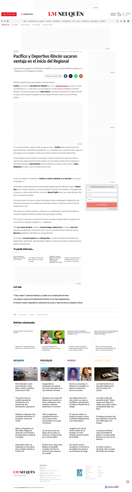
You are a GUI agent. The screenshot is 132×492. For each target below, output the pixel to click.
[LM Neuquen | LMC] (26, 14)
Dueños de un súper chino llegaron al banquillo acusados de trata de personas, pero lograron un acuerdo (52, 448)
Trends (86, 474)
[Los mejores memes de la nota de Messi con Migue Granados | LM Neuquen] (20, 259)
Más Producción (66, 21)
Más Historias (36, 24)
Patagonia (87, 470)
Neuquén (41, 21)
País (73, 21)
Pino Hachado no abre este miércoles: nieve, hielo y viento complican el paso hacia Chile (24, 387)
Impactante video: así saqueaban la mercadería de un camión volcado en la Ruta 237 (25, 447)
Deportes (102, 21)
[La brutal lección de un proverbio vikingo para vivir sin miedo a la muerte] (106, 374)
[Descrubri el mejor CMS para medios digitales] (112, 488)
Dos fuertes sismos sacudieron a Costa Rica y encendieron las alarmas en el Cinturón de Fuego (79, 447)
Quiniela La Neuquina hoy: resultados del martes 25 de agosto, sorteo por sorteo (25, 417)
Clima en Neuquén (25, 24)
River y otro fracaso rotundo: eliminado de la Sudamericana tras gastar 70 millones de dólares (106, 348)
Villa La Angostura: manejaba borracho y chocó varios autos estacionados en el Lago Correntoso (51, 418)
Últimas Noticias (33, 21)
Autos (78, 21)
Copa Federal (62, 51)
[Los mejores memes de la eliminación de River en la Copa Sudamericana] (52, 337)
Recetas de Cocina (47, 24)
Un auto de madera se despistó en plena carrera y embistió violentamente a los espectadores (79, 417)
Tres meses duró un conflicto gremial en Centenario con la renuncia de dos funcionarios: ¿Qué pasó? (25, 402)
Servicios (100, 476)
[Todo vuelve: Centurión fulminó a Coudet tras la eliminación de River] (26, 337)
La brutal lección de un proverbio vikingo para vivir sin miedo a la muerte (105, 387)
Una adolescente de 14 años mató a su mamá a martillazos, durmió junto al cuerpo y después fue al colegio (79, 402)
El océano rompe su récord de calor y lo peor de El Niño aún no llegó (105, 449)
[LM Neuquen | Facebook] (118, 21)
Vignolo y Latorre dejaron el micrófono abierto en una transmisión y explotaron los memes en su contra (72, 260)
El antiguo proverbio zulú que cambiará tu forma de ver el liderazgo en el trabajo (106, 419)
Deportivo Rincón (62, 86)
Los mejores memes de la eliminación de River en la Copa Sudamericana (41, 299)
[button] (2, 21)
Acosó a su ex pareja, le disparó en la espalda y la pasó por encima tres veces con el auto (79, 387)
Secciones (100, 474)
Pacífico (31, 314)
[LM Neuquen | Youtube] (128, 21)
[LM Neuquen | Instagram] (125, 21)
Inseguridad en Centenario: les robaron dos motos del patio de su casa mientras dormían (52, 387)
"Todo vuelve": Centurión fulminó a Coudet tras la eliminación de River (41, 295)
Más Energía (56, 21)
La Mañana (52, 51)
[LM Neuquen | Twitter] (121, 21)
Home (24, 21)
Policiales (49, 21)
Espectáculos (85, 21)
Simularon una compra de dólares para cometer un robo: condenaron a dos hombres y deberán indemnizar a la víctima (52, 402)
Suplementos (88, 476)
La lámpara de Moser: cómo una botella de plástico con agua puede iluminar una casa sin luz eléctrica (105, 434)
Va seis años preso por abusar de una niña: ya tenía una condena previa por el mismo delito (52, 433)
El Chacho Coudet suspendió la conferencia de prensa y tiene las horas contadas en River (48, 302)
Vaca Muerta (14, 24)
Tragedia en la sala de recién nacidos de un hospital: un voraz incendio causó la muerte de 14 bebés (79, 432)
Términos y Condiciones (90, 478)
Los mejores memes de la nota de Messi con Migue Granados (35, 259)
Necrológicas (95, 21)
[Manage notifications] (127, 481)
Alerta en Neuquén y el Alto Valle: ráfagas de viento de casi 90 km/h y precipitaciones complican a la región (25, 432)
